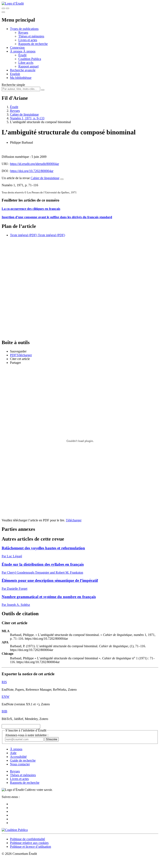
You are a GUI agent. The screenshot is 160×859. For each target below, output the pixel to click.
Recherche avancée (22, 70)
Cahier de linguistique (24, 114)
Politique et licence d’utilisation (30, 846)
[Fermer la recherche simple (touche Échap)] (7, 8)
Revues (23, 32)
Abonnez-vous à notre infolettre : (26, 735)
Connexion (17, 47)
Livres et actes (27, 40)
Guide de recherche (23, 760)
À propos (29, 51)
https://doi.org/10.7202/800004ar (31, 171)
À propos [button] (16, 51)
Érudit (22, 55)
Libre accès (25, 62)
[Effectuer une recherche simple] (3, 8)
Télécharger (73, 520)
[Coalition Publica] (15, 830)
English (15, 74)
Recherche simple (13, 85)
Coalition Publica (29, 59)
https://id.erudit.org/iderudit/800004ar (34, 164)
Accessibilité (18, 756)
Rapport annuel (28, 66)
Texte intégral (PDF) (23, 235)
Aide (13, 753)
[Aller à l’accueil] (13, 3)
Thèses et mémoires (31, 36)
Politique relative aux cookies (29, 843)
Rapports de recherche (33, 44)
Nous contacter (20, 764)
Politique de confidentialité (27, 839)
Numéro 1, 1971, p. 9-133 (27, 118)
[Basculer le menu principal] (3, 12)
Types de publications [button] (24, 29)
